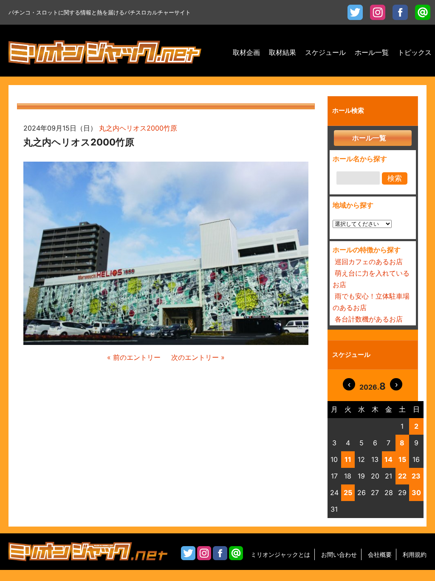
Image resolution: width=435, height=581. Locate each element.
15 (402, 459)
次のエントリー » (198, 357)
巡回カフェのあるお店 (369, 261)
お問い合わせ (339, 554)
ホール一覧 (369, 138)
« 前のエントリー (134, 357)
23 (416, 476)
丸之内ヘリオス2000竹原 (138, 128)
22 (402, 476)
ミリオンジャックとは (280, 554)
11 (348, 459)
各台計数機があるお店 (369, 319)
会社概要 (380, 554)
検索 (394, 178)
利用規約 (415, 554)
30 (416, 492)
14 (388, 459)
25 (348, 492)
